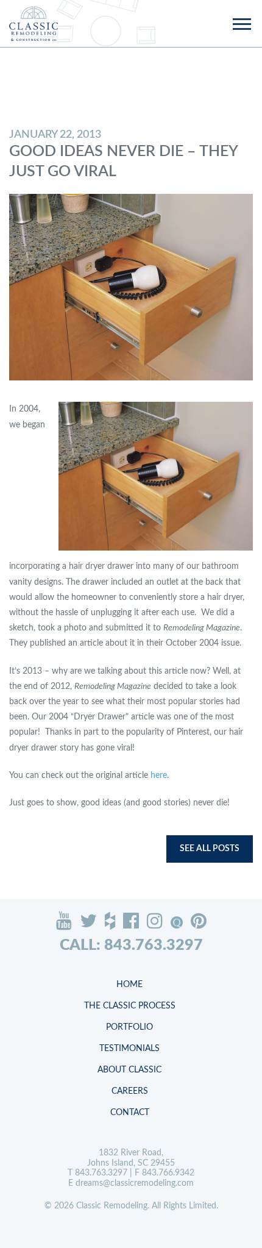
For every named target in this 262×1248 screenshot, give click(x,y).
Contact (129, 1112)
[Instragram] (155, 920)
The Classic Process (129, 1006)
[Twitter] (88, 920)
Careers (130, 1091)
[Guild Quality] (177, 922)
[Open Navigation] (241, 25)
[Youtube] (64, 920)
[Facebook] (131, 920)
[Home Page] (33, 23)
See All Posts (209, 848)
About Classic (129, 1070)
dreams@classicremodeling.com (135, 1183)
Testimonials (129, 1048)
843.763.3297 (101, 1173)
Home (129, 984)
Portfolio (129, 1027)
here (158, 775)
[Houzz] (110, 920)
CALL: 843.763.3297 (131, 945)
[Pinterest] (199, 920)
